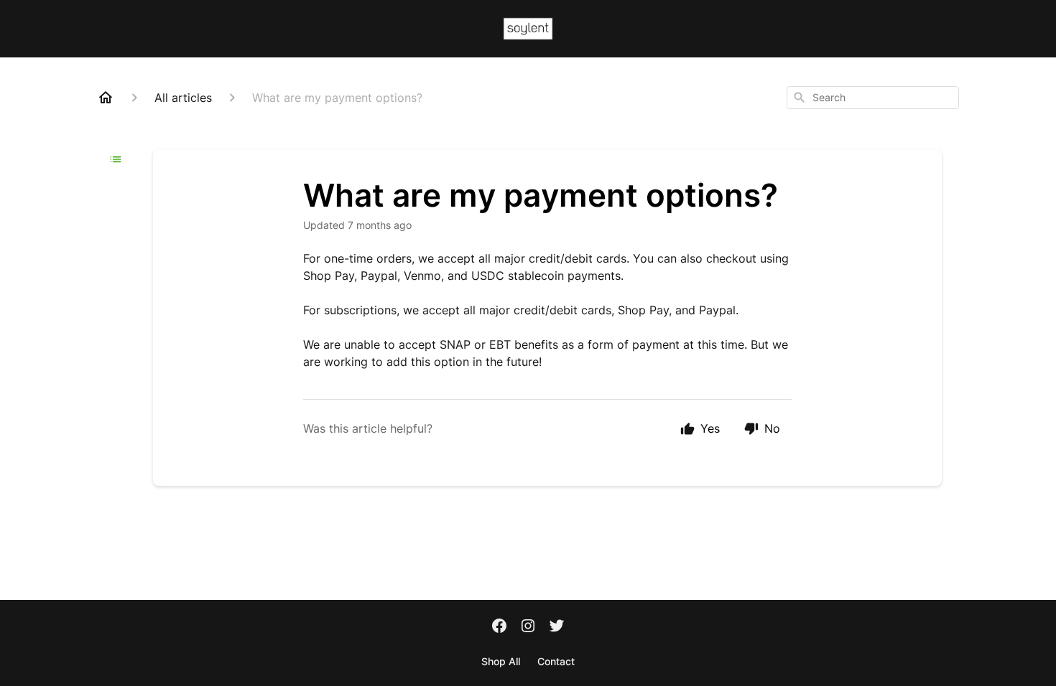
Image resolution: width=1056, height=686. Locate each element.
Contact (556, 661)
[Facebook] (499, 627)
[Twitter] (556, 627)
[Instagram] (528, 627)
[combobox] (873, 97)
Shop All (500, 661)
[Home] (105, 97)
